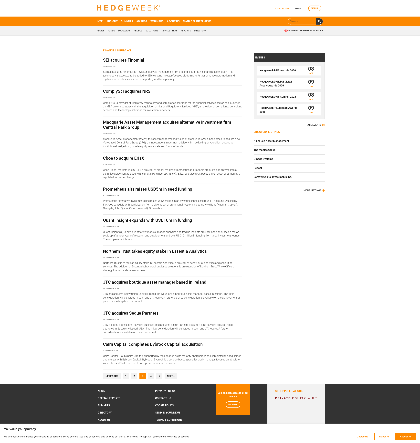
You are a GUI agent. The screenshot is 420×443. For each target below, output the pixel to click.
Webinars (157, 21)
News (101, 391)
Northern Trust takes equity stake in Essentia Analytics (155, 251)
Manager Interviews (197, 21)
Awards (141, 21)
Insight (112, 21)
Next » (171, 376)
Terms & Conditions (168, 419)
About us (173, 21)
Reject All (384, 436)
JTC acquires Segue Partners (130, 313)
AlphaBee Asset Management (271, 140)
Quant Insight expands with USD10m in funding (147, 220)
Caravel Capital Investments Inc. (273, 177)
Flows (100, 31)
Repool (258, 168)
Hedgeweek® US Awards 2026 (278, 70)
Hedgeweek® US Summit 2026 (278, 96)
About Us (104, 419)
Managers (124, 31)
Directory (200, 31)
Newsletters (169, 31)
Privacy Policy (165, 391)
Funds (111, 31)
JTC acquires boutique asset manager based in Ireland (154, 282)
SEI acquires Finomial (123, 60)
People (138, 31)
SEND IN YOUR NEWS (167, 412)
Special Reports (109, 398)
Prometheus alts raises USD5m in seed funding (147, 189)
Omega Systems (263, 158)
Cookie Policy (164, 405)
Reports (186, 31)
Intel (100, 21)
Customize (362, 436)
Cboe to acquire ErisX (123, 158)
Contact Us (163, 398)
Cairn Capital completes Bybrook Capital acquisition (153, 344)
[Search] (319, 21)
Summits (127, 21)
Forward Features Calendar (305, 30)
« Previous (111, 376)
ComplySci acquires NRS (126, 91)
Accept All (405, 436)
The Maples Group (264, 149)
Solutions (152, 31)
